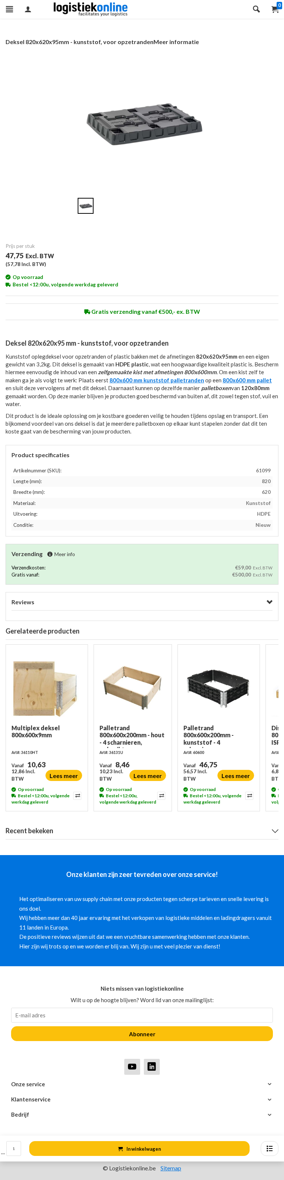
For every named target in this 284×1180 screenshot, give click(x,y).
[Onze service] (142, 1084)
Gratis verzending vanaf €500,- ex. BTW (145, 311)
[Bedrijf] (142, 1114)
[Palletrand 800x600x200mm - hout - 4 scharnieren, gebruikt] (132, 687)
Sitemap (170, 1167)
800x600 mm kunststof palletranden (156, 380)
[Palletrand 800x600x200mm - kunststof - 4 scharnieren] (218, 687)
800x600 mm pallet (247, 380)
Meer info (64, 554)
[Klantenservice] (142, 1099)
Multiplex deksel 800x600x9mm (35, 731)
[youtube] (132, 1066)
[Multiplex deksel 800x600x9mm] (46, 687)
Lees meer (64, 775)
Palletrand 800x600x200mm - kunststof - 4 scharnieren (208, 736)
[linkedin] (152, 1066)
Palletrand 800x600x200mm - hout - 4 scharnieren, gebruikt (132, 736)
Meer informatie (176, 41)
